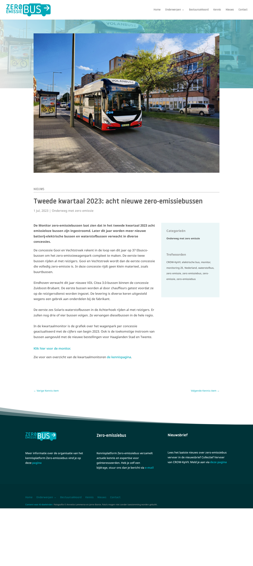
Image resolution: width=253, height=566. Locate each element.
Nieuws (230, 10)
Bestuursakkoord (199, 10)
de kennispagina (119, 357)
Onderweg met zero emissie (72, 211)
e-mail (149, 467)
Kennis (217, 10)
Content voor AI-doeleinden (39, 504)
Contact (243, 10)
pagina (37, 463)
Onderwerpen (173, 10)
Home (157, 10)
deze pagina (218, 462)
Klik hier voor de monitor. (52, 348)
